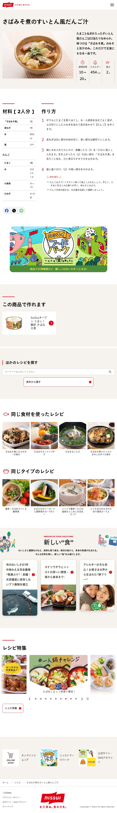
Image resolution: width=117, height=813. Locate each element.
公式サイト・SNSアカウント (14, 802)
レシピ (17, 782)
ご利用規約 (7, 793)
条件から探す (33, 382)
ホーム (5, 782)
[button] (29, 699)
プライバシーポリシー (11, 797)
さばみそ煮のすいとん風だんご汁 (42, 782)
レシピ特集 (11, 708)
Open (112, 5)
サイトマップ (7, 807)
